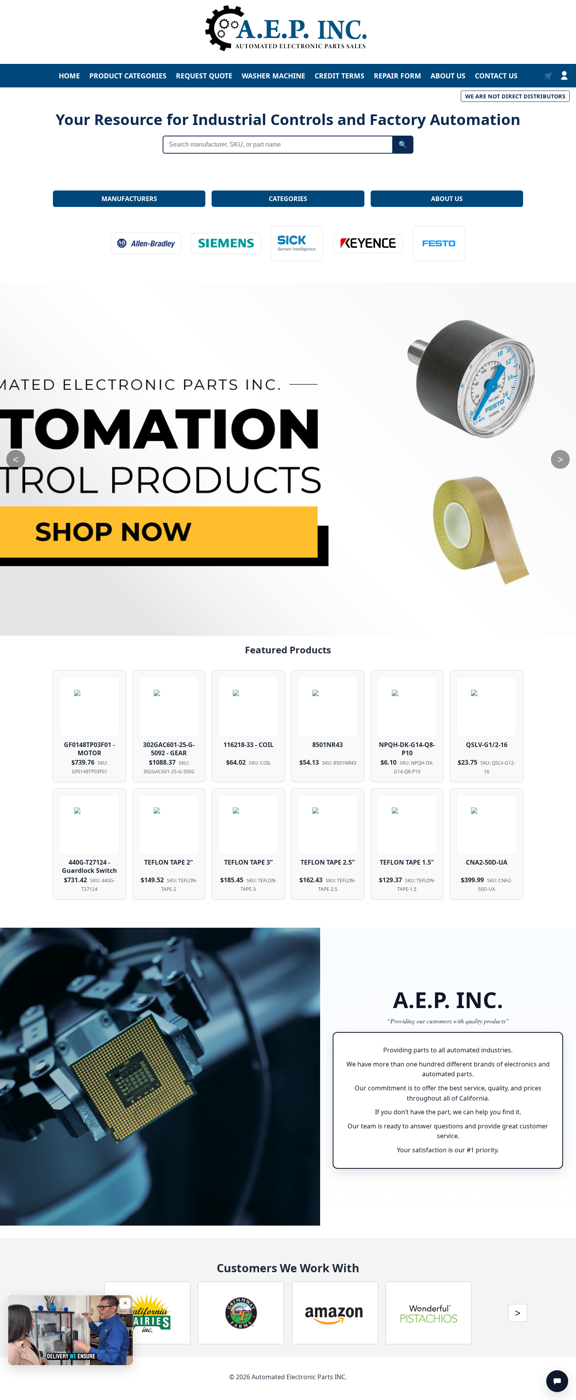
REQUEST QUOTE (204, 75)
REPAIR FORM (397, 75)
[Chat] (557, 1381)
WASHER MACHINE (273, 75)
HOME (69, 75)
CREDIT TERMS (339, 75)
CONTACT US (496, 75)
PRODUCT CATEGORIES (128, 75)
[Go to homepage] (288, 29)
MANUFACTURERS (129, 198)
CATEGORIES (288, 198)
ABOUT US (448, 75)
